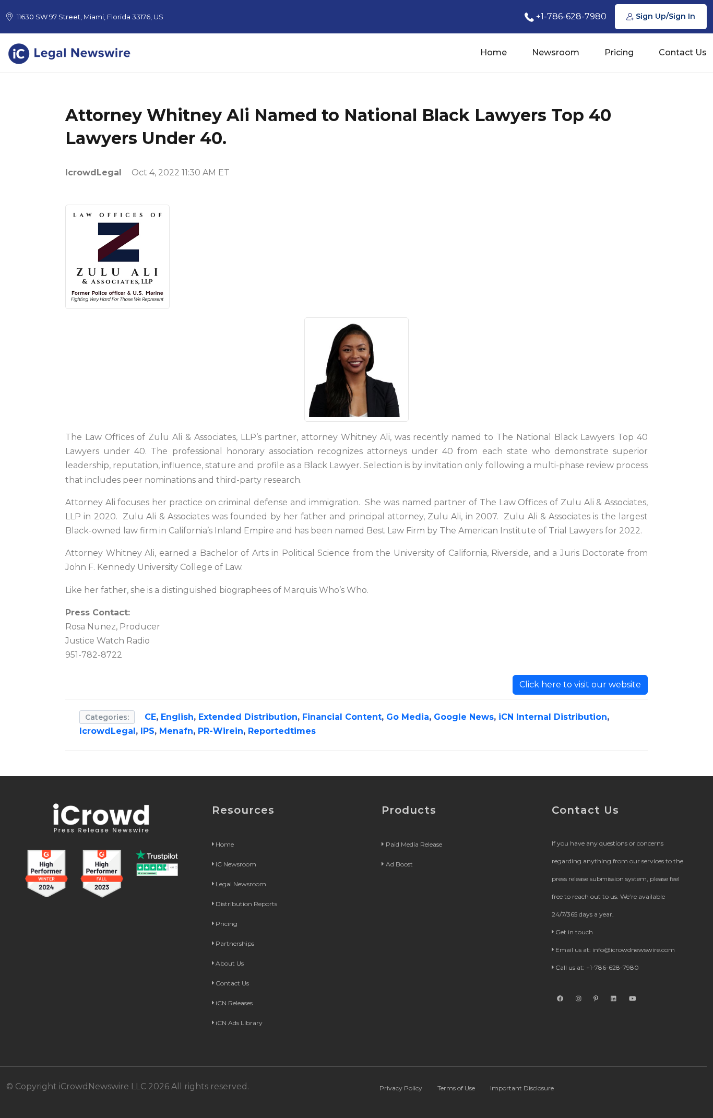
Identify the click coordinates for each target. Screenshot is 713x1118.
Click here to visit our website (580, 684)
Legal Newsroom (241, 884)
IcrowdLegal (107, 731)
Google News (464, 717)
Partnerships (235, 943)
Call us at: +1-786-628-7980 (597, 967)
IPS (147, 731)
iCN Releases (234, 1003)
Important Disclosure (522, 1088)
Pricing (619, 52)
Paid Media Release (414, 844)
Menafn (176, 731)
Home (493, 52)
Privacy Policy (400, 1088)
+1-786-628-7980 (570, 16)
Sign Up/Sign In (664, 16)
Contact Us (683, 52)
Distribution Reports (246, 904)
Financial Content (342, 717)
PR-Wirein (220, 731)
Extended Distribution (248, 717)
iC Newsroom (236, 864)
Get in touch (574, 932)
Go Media (407, 717)
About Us (230, 963)
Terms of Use (456, 1088)
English (177, 717)
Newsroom (555, 52)
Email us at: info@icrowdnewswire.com (615, 950)
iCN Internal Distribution (552, 717)
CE (150, 717)
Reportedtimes (282, 731)
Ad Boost (399, 864)
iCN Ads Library (239, 1023)
